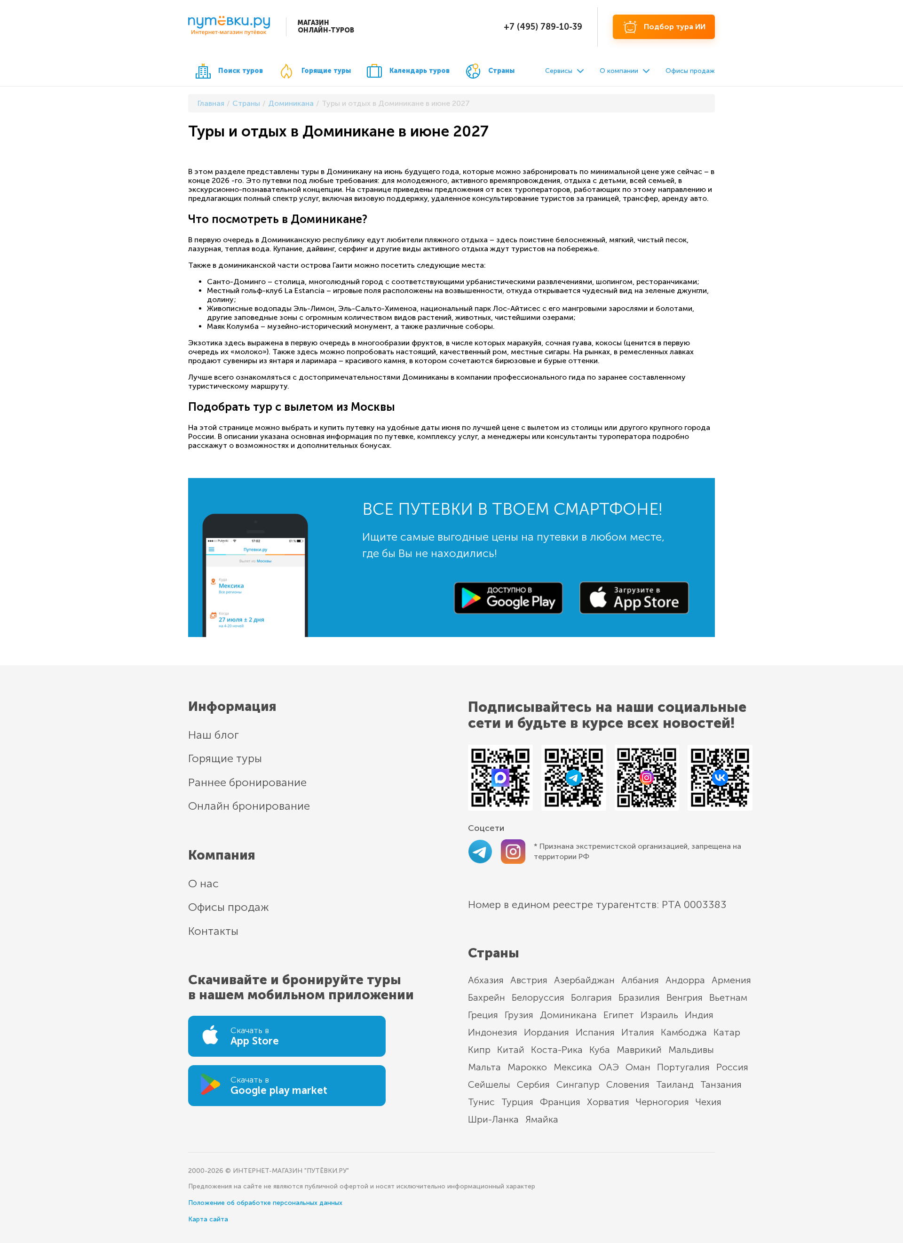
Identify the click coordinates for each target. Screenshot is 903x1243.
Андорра (685, 980)
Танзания (721, 1084)
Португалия (683, 1067)
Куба (599, 1049)
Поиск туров (240, 71)
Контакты (213, 931)
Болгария (591, 997)
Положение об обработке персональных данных (265, 1203)
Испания (595, 1032)
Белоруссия (538, 997)
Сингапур (578, 1084)
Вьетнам (728, 997)
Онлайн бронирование (249, 806)
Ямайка (541, 1119)
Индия (699, 1014)
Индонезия (492, 1032)
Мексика (573, 1067)
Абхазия (486, 980)
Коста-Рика (557, 1049)
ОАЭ (609, 1067)
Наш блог (213, 734)
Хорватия (608, 1102)
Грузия (519, 1014)
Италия (637, 1032)
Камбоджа (684, 1032)
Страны (501, 71)
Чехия (708, 1102)
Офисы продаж (690, 71)
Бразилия (639, 997)
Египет (618, 1014)
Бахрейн (486, 997)
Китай (510, 1049)
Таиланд (675, 1084)
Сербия (533, 1084)
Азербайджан (584, 980)
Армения (731, 980)
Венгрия (684, 997)
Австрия (528, 980)
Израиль (659, 1014)
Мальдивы (691, 1049)
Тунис (481, 1102)
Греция (483, 1014)
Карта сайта (208, 1219)
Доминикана (568, 1014)
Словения (628, 1084)
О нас (203, 883)
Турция (517, 1102)
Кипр (479, 1049)
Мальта (484, 1067)
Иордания (546, 1032)
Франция (560, 1102)
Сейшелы (489, 1084)
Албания (640, 980)
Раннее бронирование (247, 782)
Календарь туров (419, 71)
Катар (726, 1032)
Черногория (662, 1102)
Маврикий (639, 1049)
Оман (638, 1067)
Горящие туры (326, 71)
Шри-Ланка (493, 1119)
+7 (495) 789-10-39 (543, 27)
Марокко (527, 1067)
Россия (732, 1067)
